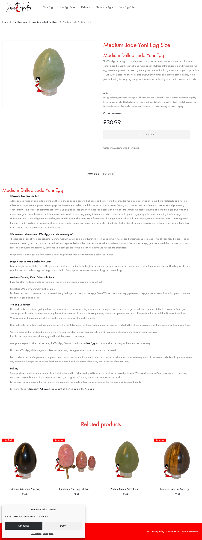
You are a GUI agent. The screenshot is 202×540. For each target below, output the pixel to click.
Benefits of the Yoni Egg (66, 388)
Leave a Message (189, 531)
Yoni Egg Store (67, 7)
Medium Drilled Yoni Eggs (45, 21)
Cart (147, 531)
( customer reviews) (113, 113)
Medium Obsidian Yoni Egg (25, 488)
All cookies (23, 525)
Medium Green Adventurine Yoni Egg (129, 488)
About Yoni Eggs (104, 7)
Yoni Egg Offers (127, 7)
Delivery (85, 7)
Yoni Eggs (48, 7)
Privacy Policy (48, 533)
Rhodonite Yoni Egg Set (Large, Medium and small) (86, 488)
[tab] (93, 174)
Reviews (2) (109, 173)
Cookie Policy (36, 533)
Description (93, 173)
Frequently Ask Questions (41, 388)
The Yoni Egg (87, 388)
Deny (63, 525)
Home (5, 21)
